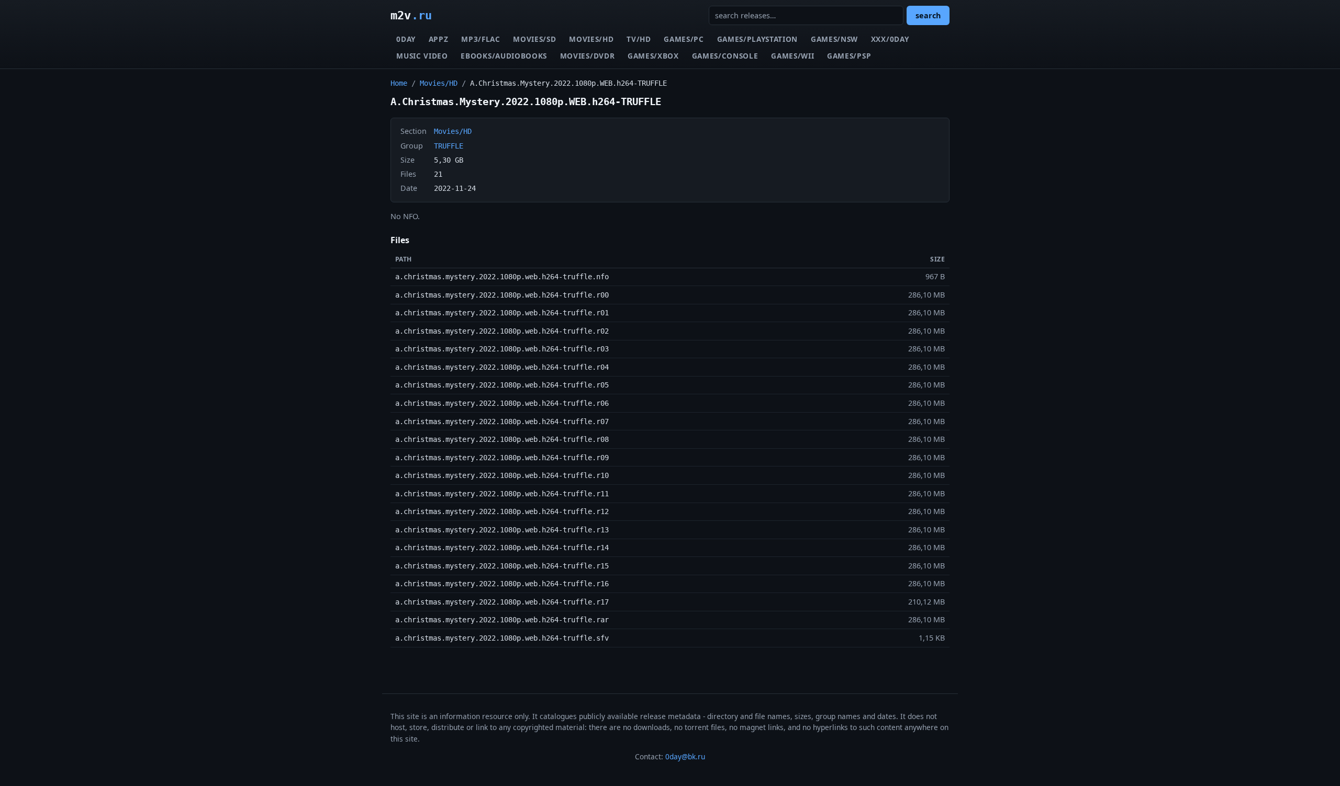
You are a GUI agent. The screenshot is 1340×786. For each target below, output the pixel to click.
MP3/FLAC (480, 39)
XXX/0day (890, 39)
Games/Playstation (757, 39)
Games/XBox (653, 56)
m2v (411, 15)
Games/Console (725, 56)
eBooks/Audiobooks (504, 56)
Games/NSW (834, 39)
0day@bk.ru (685, 756)
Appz (439, 39)
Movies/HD (591, 39)
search (928, 15)
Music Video (422, 56)
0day (406, 39)
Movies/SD (534, 39)
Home (398, 83)
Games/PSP (849, 56)
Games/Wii (792, 56)
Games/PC (684, 39)
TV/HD (639, 39)
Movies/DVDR (587, 56)
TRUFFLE (448, 146)
